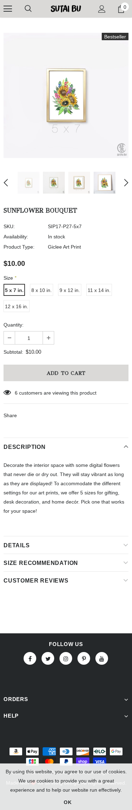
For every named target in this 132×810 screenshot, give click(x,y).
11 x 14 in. (99, 290)
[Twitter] (48, 658)
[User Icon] (102, 9)
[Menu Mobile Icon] (8, 9)
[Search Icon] (28, 8)
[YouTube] (101, 658)
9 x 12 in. (69, 290)
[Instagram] (65, 658)
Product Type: (19, 247)
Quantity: (14, 325)
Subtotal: (13, 352)
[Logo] (66, 8)
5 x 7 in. (14, 290)
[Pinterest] (83, 658)
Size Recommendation (41, 563)
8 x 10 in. (41, 290)
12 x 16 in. (16, 306)
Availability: (16, 236)
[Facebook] (30, 658)
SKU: (9, 226)
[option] (66, 95)
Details (17, 545)
